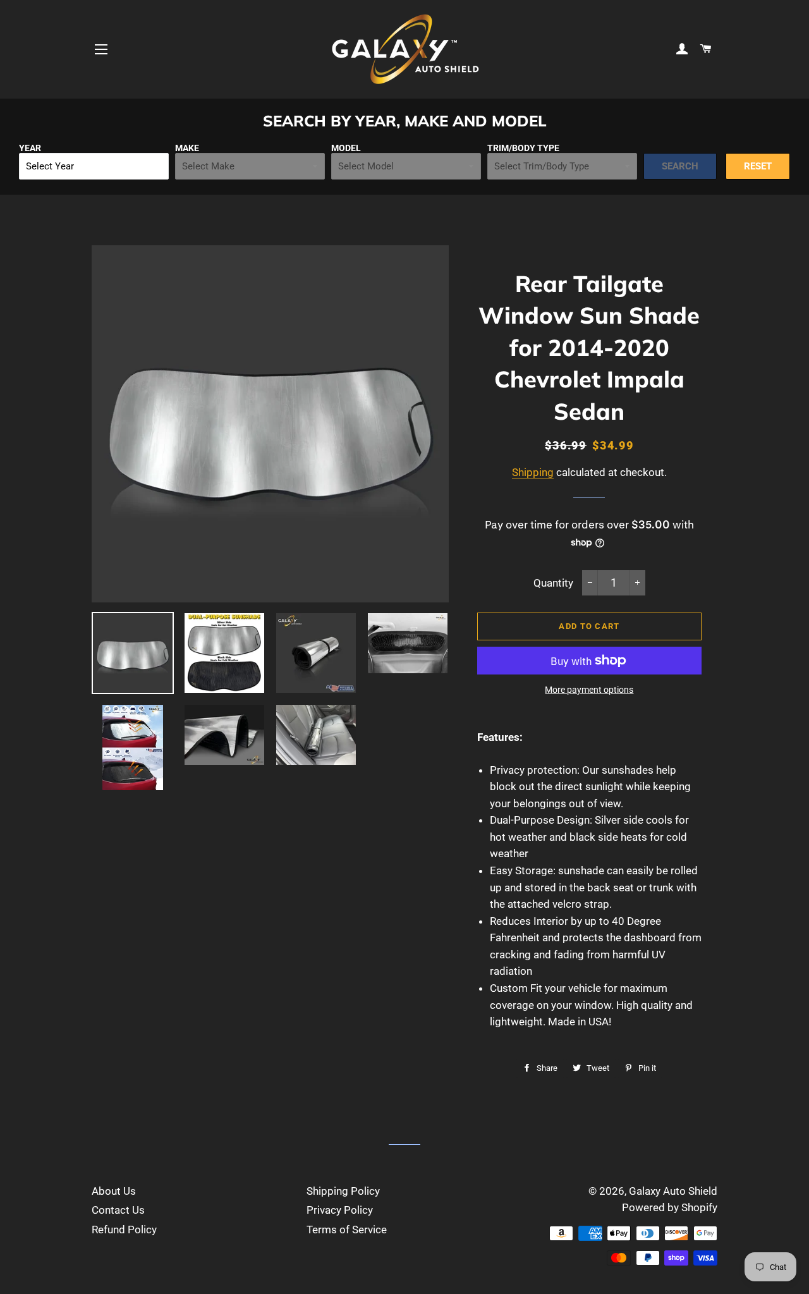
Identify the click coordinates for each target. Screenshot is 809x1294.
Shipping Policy (343, 1191)
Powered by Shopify (669, 1207)
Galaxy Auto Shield (673, 1191)
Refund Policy (124, 1229)
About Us (114, 1191)
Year (30, 148)
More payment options (589, 690)
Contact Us (118, 1210)
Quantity (553, 583)
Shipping (533, 472)
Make (187, 148)
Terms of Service (347, 1229)
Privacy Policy (340, 1210)
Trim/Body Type (523, 148)
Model (346, 148)
